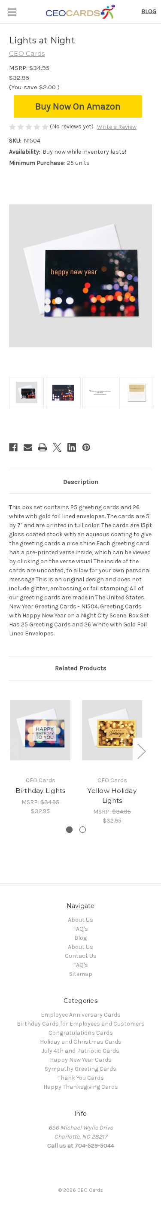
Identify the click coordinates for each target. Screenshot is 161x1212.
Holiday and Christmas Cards (81, 1041)
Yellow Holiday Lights (112, 796)
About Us (80, 919)
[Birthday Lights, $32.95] (40, 730)
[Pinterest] (86, 447)
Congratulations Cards (81, 1032)
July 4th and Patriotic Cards (80, 1050)
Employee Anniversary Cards (81, 1014)
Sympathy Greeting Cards (80, 1068)
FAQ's (80, 929)
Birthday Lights (40, 791)
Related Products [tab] (80, 668)
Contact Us (81, 956)
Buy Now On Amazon (78, 106)
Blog (148, 11)
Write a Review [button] (117, 127)
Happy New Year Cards (81, 1059)
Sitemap (80, 974)
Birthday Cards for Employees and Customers (81, 1023)
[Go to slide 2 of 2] (82, 829)
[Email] (28, 447)
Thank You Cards (81, 1077)
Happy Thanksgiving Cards (80, 1086)
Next (141, 751)
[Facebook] (13, 447)
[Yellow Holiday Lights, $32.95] (112, 730)
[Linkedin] (71, 447)
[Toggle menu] (12, 12)
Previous (11, 751)
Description (80, 482)
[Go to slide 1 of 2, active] (69, 829)
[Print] (42, 447)
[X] (57, 447)
